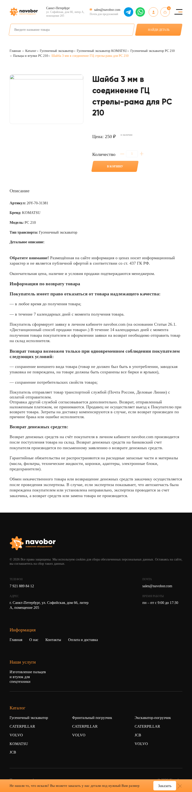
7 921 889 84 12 (22, 586)
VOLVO (16, 735)
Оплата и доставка (83, 640)
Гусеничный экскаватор (29, 718)
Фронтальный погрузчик (92, 718)
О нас (33, 640)
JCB (13, 752)
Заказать (164, 786)
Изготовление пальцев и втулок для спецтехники (28, 677)
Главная (16, 640)
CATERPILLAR (22, 726)
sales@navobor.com (157, 586)
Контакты (53, 640)
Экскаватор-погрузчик (153, 718)
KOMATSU (19, 744)
